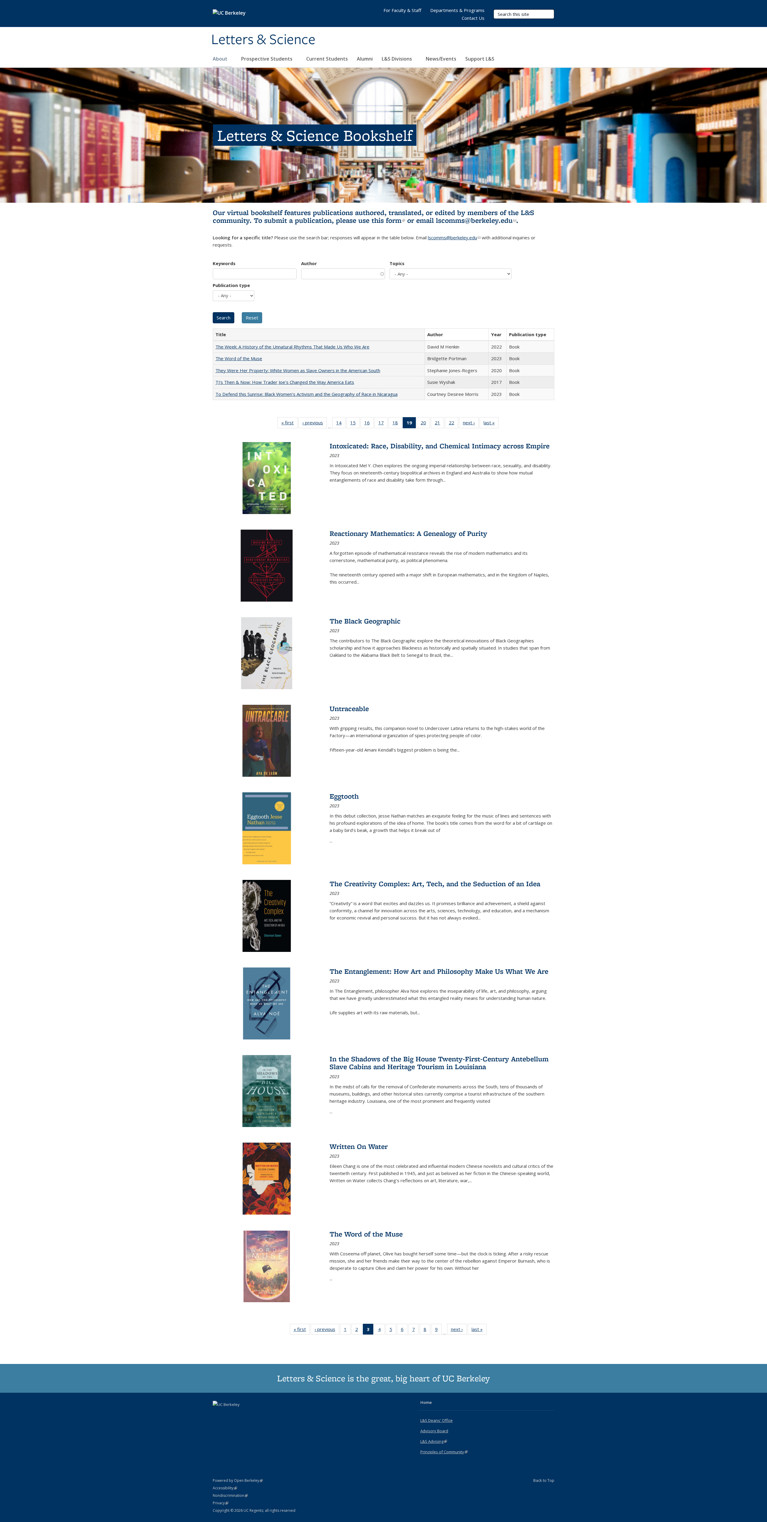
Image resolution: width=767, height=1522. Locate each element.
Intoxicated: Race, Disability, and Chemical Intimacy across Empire (439, 445)
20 (425, 424)
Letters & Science (263, 40)
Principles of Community (444, 1452)
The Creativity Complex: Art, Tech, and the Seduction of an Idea (435, 883)
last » (491, 424)
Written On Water (359, 1146)
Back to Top (543, 1480)
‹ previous (314, 424)
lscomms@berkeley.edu (476, 220)
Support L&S (479, 58)
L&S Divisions (397, 58)
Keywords (224, 263)
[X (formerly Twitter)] (218, 1414)
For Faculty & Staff (402, 10)
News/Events (441, 58)
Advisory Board (434, 1431)
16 (369, 424)
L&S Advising (433, 1441)
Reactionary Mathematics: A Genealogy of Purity (408, 533)
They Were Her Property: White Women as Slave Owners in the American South (297, 370)
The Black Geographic (365, 621)
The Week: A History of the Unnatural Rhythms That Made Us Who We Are (292, 347)
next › (471, 424)
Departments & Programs (457, 10)
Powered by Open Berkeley (238, 1480)
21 (439, 424)
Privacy (220, 1503)
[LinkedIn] (229, 1414)
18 (397, 424)
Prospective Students (267, 58)
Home (426, 1402)
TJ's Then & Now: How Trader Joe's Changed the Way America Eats (284, 382)
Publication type (231, 285)
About (221, 58)
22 (453, 424)
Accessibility (225, 1488)
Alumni (365, 58)
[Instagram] (241, 1414)
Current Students (327, 58)
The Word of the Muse (238, 358)
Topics (396, 263)
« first (289, 424)
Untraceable (349, 708)
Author (309, 263)
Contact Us (473, 18)
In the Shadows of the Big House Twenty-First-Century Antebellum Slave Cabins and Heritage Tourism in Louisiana (439, 1062)
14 (340, 424)
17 (383, 424)
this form (388, 220)
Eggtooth (344, 796)
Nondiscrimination (230, 1495)
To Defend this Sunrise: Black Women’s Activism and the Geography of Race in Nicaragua (306, 394)
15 (355, 424)
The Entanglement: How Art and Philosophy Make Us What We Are (439, 971)
